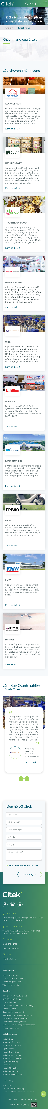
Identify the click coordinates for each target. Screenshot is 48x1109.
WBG (8, 342)
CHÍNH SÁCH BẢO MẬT (29, 1099)
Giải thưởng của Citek (12, 982)
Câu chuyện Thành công (13, 1089)
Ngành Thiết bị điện (11, 1042)
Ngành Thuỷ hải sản (11, 1052)
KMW (8, 580)
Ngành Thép (8, 1039)
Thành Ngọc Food (16, 223)
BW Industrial (13, 461)
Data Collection (9, 1009)
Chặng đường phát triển (13, 978)
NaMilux (10, 401)
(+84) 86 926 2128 (11, 948)
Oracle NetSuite (10, 1002)
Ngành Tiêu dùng (10, 1061)
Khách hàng (8, 1085)
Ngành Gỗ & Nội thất (12, 1055)
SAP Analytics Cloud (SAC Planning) (18, 1006)
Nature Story (13, 163)
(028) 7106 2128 (10, 944)
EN (39, 3)
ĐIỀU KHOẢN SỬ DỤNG (18, 1105)
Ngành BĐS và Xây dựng (13, 1058)
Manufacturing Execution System (17, 1015)
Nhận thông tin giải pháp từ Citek (23, 865)
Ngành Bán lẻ (9, 1065)
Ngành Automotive (11, 1071)
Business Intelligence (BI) (14, 1012)
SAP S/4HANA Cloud (12, 999)
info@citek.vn (10, 959)
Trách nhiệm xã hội (11, 985)
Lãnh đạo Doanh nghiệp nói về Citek (18, 1092)
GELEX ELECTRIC (14, 282)
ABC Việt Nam (13, 104)
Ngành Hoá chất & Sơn (13, 1074)
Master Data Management (14, 1022)
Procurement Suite (11, 1028)
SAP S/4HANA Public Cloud (15, 996)
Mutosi (9, 640)
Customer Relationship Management (19, 1025)
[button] (21, 778)
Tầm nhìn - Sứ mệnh (11, 975)
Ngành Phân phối (10, 1068)
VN (31, 3)
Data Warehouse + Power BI (15, 1018)
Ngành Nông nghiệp (12, 1045)
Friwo (9, 520)
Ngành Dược (8, 1049)
